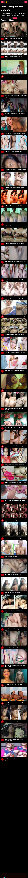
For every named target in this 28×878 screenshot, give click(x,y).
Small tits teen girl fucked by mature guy (14, 446)
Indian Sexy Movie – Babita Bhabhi (13, 390)
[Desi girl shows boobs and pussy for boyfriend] (14, 48)
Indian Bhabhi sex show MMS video (13, 574)
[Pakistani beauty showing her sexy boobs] (14, 235)
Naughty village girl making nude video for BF (16, 95)
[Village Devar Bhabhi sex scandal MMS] (14, 419)
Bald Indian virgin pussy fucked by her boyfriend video (14, 740)
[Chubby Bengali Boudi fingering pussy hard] (14, 289)
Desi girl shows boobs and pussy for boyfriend (13, 57)
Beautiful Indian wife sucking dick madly (14, 334)
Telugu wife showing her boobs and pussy (15, 316)
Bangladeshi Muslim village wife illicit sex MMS (15, 169)
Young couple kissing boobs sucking (13, 610)
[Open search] (25, 2)
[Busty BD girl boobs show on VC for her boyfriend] (14, 399)
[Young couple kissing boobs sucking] (14, 602)
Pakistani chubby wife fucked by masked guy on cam (15, 371)
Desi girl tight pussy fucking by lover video (15, 647)
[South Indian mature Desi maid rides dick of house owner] (14, 215)
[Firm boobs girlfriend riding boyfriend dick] (14, 124)
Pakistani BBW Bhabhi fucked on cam (13, 151)
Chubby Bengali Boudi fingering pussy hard (15, 298)
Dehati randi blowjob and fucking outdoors (15, 538)
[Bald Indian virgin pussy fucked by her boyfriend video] (14, 730)
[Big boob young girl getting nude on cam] (14, 179)
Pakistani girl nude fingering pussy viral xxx (15, 261)
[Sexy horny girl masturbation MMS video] (14, 455)
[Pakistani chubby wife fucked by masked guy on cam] (14, 362)
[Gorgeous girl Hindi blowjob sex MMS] (14, 29)
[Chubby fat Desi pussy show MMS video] (14, 197)
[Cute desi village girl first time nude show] (14, 750)
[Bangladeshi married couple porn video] (14, 620)
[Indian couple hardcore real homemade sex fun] (14, 491)
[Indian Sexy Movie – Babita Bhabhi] (14, 381)
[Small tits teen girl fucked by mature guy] (14, 437)
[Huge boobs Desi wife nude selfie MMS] (14, 271)
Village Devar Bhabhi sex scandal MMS (14, 427)
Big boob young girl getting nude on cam (14, 187)
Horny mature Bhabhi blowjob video (13, 721)
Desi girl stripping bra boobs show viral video (15, 482)
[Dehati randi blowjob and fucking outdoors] (14, 529)
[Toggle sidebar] (2, 2)
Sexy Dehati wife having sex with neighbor (15, 703)
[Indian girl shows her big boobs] (14, 584)
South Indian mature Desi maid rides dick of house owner (15, 224)
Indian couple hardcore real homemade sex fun (15, 501)
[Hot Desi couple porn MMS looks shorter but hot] (14, 67)
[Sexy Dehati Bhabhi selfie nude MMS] (14, 676)
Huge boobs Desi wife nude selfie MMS (14, 279)
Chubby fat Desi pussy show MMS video (14, 205)
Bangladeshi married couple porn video (14, 629)
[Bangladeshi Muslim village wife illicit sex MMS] (14, 161)
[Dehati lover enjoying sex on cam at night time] (14, 105)
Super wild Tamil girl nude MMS (12, 556)
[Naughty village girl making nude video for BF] (14, 87)
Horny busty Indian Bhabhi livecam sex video (15, 352)
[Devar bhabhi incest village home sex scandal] (14, 511)
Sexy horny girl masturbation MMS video (14, 464)
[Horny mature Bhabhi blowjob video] (14, 712)
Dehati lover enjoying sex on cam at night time (14, 114)
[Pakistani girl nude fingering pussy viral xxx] (14, 253)
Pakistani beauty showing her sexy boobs (14, 243)
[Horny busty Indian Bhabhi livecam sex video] (14, 344)
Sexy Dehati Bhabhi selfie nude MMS (13, 684)
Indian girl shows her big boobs (12, 592)
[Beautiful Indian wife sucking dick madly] (14, 325)
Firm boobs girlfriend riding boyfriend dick (15, 133)
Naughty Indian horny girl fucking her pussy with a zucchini (15, 666)
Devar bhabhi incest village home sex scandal (15, 520)
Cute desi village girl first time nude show (14, 758)
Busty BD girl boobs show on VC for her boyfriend (14, 409)
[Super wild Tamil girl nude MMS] (14, 547)
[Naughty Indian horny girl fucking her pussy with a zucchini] (14, 656)
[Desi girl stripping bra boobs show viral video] (14, 473)
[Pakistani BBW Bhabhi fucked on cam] (14, 142)
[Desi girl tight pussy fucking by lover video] (14, 638)
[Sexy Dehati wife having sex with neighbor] (14, 694)
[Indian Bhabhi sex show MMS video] (14, 565)
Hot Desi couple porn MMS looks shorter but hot (15, 76)
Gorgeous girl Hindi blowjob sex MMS (13, 38)
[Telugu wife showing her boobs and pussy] (14, 307)
